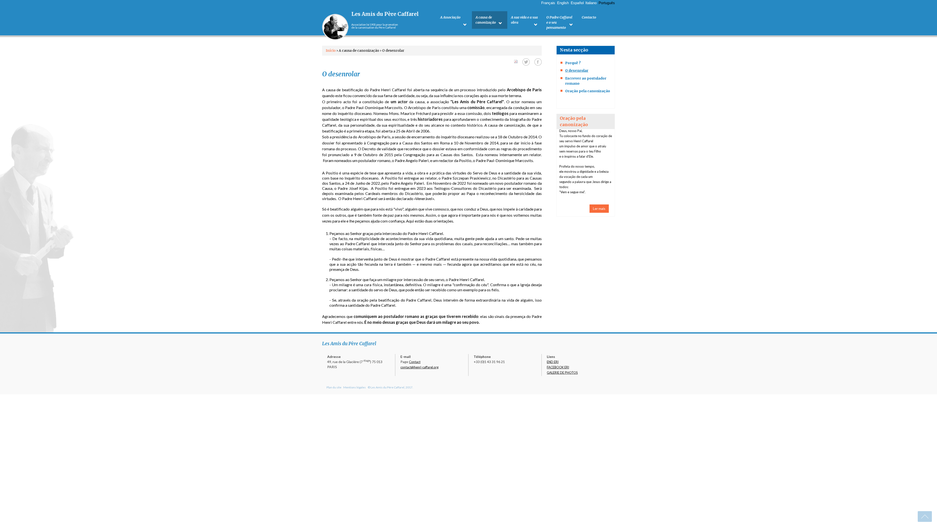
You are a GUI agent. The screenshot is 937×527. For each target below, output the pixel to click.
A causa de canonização (486, 20)
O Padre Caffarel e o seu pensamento (559, 22)
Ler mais (599, 208)
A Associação (450, 17)
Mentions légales (354, 387)
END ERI (553, 362)
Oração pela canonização (587, 91)
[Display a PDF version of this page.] (516, 61)
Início (331, 50)
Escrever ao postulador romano (585, 81)
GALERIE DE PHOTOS (562, 373)
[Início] (335, 27)
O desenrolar (576, 70)
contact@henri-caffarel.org (419, 367)
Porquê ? (573, 63)
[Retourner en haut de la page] (925, 516)
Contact (414, 362)
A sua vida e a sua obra (524, 20)
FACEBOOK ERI (558, 367)
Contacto (589, 17)
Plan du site (333, 387)
